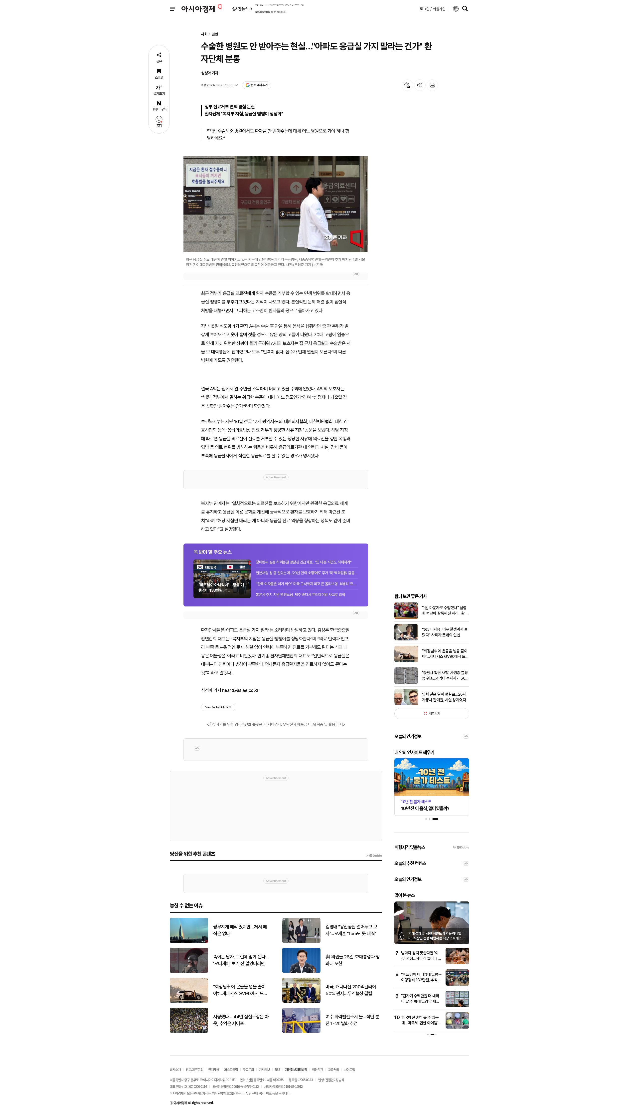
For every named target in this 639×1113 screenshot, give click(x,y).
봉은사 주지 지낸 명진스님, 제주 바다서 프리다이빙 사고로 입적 (300, 594)
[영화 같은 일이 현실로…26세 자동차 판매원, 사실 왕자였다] (406, 704)
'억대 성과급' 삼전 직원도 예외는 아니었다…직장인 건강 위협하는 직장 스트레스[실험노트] (435, 938)
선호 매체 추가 (259, 85)
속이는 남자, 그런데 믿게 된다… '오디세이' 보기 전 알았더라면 (241, 960)
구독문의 (248, 1069)
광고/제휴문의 (194, 1069)
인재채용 (213, 1069)
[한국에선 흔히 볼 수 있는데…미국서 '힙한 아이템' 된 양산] (457, 1027)
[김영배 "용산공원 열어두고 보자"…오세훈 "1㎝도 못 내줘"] (301, 942)
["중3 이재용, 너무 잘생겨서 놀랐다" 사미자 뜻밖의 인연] (406, 639)
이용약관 (317, 1069)
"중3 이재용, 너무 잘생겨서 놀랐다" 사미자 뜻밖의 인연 (445, 632)
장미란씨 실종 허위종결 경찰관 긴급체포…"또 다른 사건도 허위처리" (303, 562)
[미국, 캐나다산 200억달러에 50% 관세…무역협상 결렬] (301, 1002)
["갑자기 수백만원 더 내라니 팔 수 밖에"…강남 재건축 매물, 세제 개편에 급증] (457, 1006)
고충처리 (333, 1069)
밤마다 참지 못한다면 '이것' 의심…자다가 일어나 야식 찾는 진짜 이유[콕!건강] (421, 959)
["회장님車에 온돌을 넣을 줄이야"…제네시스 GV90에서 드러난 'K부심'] (406, 661)
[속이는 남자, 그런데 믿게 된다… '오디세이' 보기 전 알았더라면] (189, 972)
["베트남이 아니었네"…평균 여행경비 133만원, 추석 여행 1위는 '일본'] (457, 984)
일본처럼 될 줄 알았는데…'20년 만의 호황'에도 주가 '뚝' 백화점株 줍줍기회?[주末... (307, 573)
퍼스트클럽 (231, 1069)
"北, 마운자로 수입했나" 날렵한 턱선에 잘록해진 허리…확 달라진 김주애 (445, 610)
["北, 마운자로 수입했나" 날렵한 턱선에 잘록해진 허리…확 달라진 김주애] (406, 618)
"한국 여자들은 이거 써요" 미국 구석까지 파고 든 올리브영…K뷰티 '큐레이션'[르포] (307, 584)
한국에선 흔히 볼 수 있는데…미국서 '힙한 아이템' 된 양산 (420, 1023)
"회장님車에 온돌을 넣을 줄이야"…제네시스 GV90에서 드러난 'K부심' (445, 654)
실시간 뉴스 (240, 9)
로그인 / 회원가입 (433, 8)
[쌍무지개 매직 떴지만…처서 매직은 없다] (189, 942)
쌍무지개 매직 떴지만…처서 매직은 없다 (240, 930)
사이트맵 (349, 1069)
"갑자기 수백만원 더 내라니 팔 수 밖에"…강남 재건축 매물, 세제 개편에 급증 (420, 1002)
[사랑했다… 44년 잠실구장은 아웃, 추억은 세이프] (189, 1032)
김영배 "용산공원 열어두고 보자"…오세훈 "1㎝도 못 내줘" (351, 930)
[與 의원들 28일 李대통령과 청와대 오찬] (301, 972)
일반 (215, 34)
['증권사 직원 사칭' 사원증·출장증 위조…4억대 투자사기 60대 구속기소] (406, 683)
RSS (277, 1069)
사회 (204, 34)
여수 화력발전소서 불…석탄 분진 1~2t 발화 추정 (352, 1020)
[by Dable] (374, 855)
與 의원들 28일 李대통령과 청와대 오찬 (352, 960)
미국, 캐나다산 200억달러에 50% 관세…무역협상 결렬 (350, 990)
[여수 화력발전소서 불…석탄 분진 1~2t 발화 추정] (301, 1032)
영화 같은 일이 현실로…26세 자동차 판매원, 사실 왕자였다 (444, 697)
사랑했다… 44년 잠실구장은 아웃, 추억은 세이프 (241, 1020)
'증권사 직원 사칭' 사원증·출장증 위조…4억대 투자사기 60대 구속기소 (445, 675)
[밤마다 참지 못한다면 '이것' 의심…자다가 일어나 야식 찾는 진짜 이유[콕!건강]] (457, 963)
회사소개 (175, 1069)
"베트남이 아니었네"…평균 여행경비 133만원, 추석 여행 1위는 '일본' (421, 980)
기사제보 (264, 1069)
